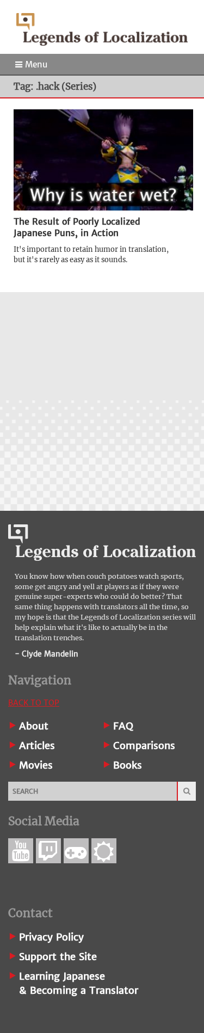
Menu (34, 64)
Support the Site (58, 956)
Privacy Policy (51, 937)
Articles (37, 745)
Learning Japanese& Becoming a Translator (78, 983)
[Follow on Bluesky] (103, 850)
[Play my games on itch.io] (76, 850)
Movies (36, 765)
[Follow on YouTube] (20, 850)
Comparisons (144, 745)
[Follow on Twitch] (48, 850)
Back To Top (33, 703)
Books (127, 765)
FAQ (123, 726)
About (33, 726)
